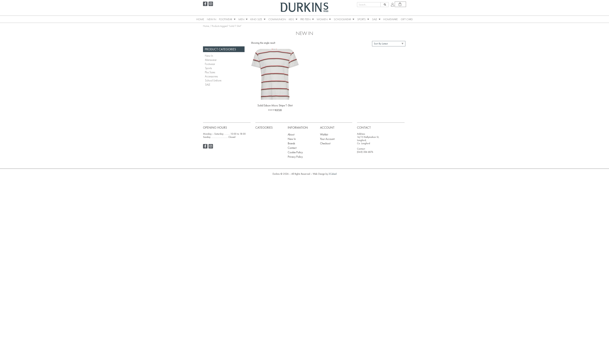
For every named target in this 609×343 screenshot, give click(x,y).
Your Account (327, 139)
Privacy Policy (295, 156)
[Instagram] (211, 4)
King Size (256, 19)
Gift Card (407, 19)
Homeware (390, 19)
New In (211, 19)
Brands (291, 143)
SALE (374, 19)
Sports (361, 19)
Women (322, 19)
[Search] (384, 4)
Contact (292, 148)
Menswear (211, 60)
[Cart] (400, 4)
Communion (277, 19)
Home (200, 19)
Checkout (325, 143)
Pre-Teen (305, 19)
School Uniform (213, 80)
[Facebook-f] (205, 4)
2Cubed (333, 173)
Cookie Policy (295, 152)
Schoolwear (342, 19)
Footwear (225, 19)
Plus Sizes (210, 72)
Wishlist (324, 134)
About (291, 134)
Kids (291, 19)
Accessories (211, 76)
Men (241, 19)
